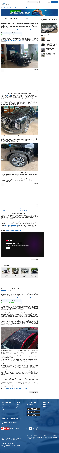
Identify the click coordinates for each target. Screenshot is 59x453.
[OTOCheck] (29, 12)
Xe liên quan (5, 265)
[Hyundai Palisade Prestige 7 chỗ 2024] (6, 271)
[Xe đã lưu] (39, 2)
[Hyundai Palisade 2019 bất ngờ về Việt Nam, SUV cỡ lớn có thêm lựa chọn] (43, 44)
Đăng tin (55, 2)
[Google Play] (33, 415)
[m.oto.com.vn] (33, 408)
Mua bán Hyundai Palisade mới (21, 7)
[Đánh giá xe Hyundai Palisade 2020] (43, 50)
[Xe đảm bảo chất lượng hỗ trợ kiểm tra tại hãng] (25, 271)
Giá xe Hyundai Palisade (34, 7)
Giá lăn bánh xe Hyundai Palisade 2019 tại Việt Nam (49, 34)
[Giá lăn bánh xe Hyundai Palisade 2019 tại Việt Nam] (49, 28)
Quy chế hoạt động (19, 406)
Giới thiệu (18, 404)
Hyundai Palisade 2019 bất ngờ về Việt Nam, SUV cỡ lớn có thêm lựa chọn (51, 44)
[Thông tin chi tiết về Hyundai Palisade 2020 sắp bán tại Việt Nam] (43, 39)
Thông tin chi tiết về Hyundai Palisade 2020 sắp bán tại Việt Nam (51, 39)
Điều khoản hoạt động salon (7, 406)
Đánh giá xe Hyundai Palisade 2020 (13, 230)
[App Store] (33, 411)
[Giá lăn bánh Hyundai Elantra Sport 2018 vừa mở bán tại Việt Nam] (43, 55)
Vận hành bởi (26, 428)
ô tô (35, 312)
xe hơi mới (9, 95)
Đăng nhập (44, 2)
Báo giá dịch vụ (30, 404)
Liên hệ (3, 409)
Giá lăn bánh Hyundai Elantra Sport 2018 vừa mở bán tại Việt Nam (51, 54)
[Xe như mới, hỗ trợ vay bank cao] (15, 271)
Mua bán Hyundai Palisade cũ (7, 7)
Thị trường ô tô (3, 21)
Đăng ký (48, 2)
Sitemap (17, 407)
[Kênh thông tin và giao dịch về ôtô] (6, 3)
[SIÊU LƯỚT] (34, 271)
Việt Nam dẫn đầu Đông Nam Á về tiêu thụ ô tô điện (16, 388)
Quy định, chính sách (5, 404)
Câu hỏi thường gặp (5, 407)
